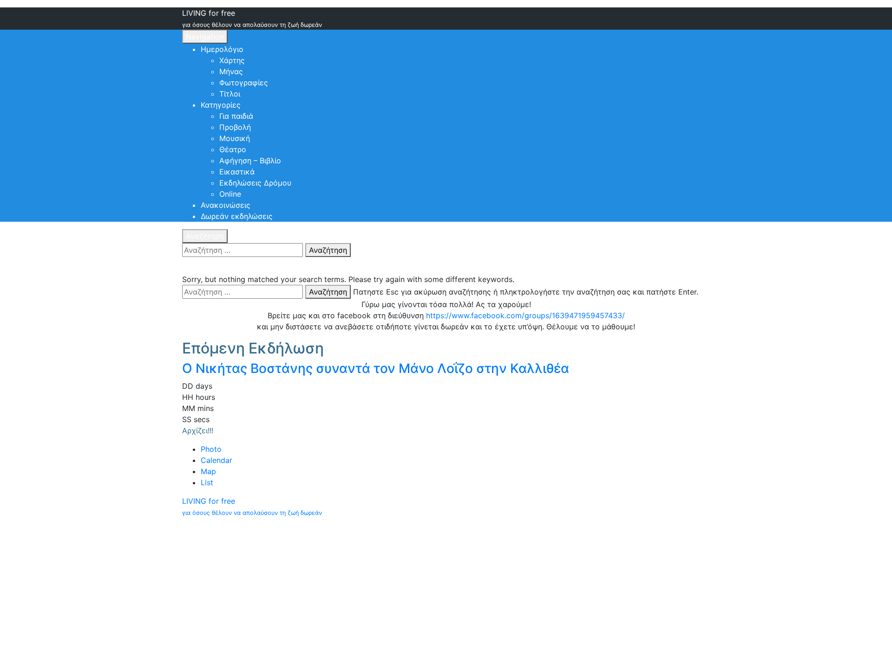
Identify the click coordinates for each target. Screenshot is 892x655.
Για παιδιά (236, 116)
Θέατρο (232, 149)
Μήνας (231, 71)
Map (208, 471)
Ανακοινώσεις (225, 205)
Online (230, 194)
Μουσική (234, 138)
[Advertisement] (446, 586)
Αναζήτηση (205, 236)
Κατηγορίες (221, 104)
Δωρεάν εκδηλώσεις (237, 216)
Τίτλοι (229, 93)
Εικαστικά (237, 171)
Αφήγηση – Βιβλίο (250, 160)
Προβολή (235, 127)
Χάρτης (232, 60)
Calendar (216, 460)
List (207, 482)
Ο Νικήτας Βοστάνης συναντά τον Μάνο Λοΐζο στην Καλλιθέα (375, 368)
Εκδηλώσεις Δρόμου (255, 182)
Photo (211, 449)
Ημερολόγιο (222, 49)
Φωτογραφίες (243, 82)
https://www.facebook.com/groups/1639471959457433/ (525, 315)
